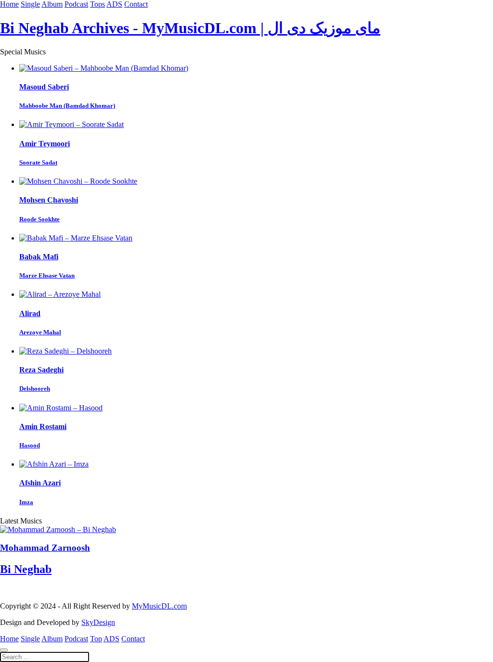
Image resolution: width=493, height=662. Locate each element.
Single (30, 4)
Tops (97, 4)
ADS (114, 4)
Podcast (76, 4)
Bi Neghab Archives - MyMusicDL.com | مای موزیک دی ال (190, 28)
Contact (136, 4)
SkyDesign (98, 622)
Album (52, 4)
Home (9, 4)
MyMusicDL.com (159, 606)
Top (96, 639)
